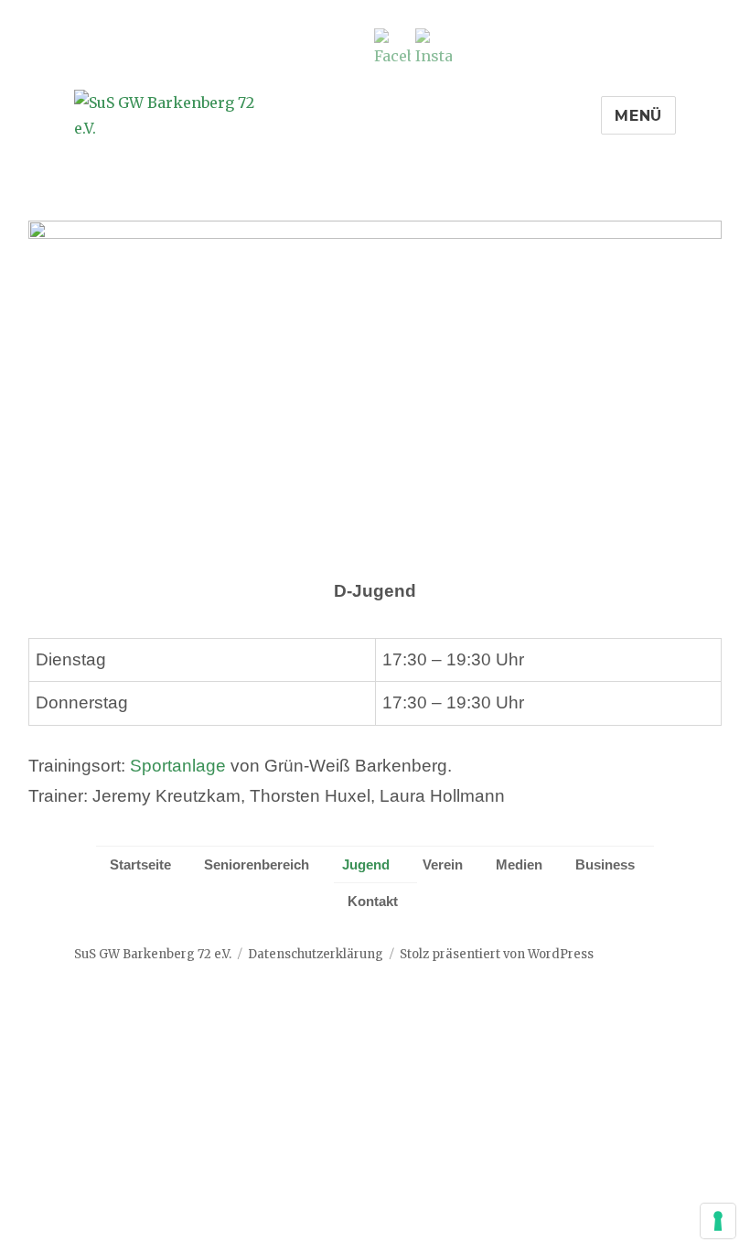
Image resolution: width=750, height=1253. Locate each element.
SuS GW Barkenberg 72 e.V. (152, 954)
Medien (519, 864)
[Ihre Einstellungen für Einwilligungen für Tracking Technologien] (718, 1221)
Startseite (140, 864)
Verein (443, 864)
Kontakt (373, 901)
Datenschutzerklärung (315, 954)
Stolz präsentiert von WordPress (497, 954)
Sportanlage (178, 765)
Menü (638, 115)
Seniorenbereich (256, 864)
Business (605, 864)
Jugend (366, 864)
